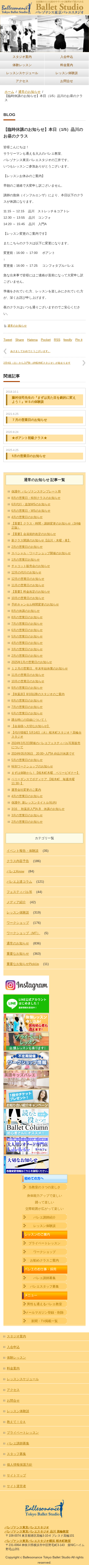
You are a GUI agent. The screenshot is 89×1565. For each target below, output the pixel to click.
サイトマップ (16, 1475)
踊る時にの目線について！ (29, 719)
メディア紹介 (16, 902)
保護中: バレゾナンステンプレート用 (36, 491)
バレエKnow (15, 871)
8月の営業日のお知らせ (27, 617)
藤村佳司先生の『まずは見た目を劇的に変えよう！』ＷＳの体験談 (44, 399)
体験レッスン (22, 65)
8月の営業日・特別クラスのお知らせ (35, 498)
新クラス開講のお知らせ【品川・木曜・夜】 (41, 540)
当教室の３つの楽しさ (44, 1187)
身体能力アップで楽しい (44, 1195)
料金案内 (66, 65)
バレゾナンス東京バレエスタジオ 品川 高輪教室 (37, 1531)
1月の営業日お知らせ (25, 559)
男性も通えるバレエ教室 (44, 1304)
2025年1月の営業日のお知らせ (31, 662)
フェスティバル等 (19, 892)
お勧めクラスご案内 (44, 1260)
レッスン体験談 (66, 73)
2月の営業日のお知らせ (27, 547)
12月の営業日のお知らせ (27, 579)
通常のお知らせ (17, 325)
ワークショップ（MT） (23, 933)
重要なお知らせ (18, 953)
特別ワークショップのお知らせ (32, 766)
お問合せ (66, 81)
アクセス (22, 81)
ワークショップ (18, 923)
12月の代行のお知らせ (26, 572)
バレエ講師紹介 (44, 1217)
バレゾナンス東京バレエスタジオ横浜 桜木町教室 (38, 1541)
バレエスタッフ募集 (44, 1286)
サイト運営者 (16, 1486)
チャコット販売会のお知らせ (30, 566)
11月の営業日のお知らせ (27, 585)
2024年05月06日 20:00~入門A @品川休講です (43, 753)
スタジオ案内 (22, 57)
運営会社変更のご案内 (26, 789)
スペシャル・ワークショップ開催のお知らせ (41, 553)
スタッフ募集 (16, 1454)
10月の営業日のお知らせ (27, 598)
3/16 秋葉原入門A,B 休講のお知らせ (38, 809)
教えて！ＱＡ (16, 1422)
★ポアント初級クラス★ (29, 438)
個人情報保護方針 (19, 1464)
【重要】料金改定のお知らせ (30, 591)
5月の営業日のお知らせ (29, 456)
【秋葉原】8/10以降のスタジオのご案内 (38, 694)
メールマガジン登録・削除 (44, 1312)
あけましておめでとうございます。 (30, 351)
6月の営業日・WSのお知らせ (30, 510)
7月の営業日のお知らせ (27, 623)
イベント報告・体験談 (23, 850)
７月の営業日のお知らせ (29, 420)
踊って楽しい (44, 1202)
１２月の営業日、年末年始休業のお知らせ (39, 668)
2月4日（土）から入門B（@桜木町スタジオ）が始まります (37, 362)
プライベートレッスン (44, 1243)
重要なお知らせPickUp (23, 964)
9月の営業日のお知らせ (27, 687)
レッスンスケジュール (22, 73)
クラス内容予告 (18, 861)
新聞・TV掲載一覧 (44, 1321)
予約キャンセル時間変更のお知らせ (35, 604)
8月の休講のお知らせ (25, 611)
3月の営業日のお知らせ (27, 649)
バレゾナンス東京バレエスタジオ (27, 1527)
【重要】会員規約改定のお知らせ (33, 534)
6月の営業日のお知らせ (27, 630)
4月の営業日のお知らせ (27, 517)
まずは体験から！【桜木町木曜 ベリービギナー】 (45, 772)
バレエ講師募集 (44, 1278)
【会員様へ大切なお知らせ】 (30, 726)
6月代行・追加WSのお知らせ (30, 504)
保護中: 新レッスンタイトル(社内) (34, 802)
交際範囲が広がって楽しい (44, 1208)
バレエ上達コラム (19, 881)
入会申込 (66, 57)
